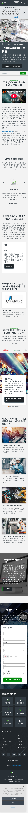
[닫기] (24, 786)
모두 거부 (13, 802)
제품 (3, 738)
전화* (4, 654)
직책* (4, 665)
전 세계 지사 (21, 747)
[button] (14, 650)
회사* (4, 659)
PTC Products (8, 44)
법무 (5, 779)
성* (4, 636)
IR (18, 735)
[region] (13, 798)
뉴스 (19, 738)
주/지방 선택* (6, 671)
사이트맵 (11, 781)
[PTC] (14, 772)
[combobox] (6, 656)
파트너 (20, 741)
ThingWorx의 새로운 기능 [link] (12, 66)
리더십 (4, 747)
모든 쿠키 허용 (12, 798)
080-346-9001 (16, 765)
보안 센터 (10, 779)
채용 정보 (4, 744)
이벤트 (20, 744)
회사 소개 (4, 735)
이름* (4, 631)
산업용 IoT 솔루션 (7, 131)
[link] (23, 73)
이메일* (5, 642)
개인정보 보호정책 (18, 779)
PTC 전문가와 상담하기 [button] (12, 679)
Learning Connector (7, 741)
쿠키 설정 (17, 781)
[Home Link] (3, 44)
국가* (4, 648)
